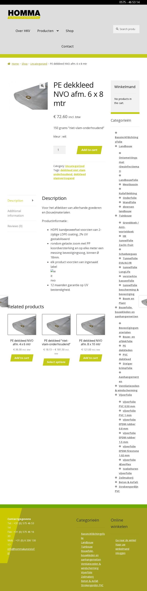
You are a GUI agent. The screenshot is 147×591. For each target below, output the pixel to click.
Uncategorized (38, 63)
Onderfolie (130, 198)
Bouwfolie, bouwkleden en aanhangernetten (126, 312)
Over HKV (23, 31)
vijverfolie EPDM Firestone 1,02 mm (129, 451)
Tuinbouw (125, 215)
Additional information (16, 213)
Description (15, 201)
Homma (24, 14)
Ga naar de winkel (125, 540)
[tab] (22, 201)
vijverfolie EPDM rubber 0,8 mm (127, 424)
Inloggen (120, 553)
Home (15, 63)
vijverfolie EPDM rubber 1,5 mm (127, 437)
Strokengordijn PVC (92, 585)
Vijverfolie (125, 395)
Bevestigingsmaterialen (128, 330)
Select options (56, 362)
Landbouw (125, 146)
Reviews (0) (15, 226)
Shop (70, 31)
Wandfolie (129, 202)
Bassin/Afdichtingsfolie (126, 139)
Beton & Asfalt (128, 482)
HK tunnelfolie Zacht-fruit (126, 240)
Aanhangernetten (129, 379)
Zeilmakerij (126, 477)
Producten (45, 31)
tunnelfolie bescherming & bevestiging (129, 289)
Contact (67, 46)
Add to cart (89, 150)
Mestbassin (130, 184)
